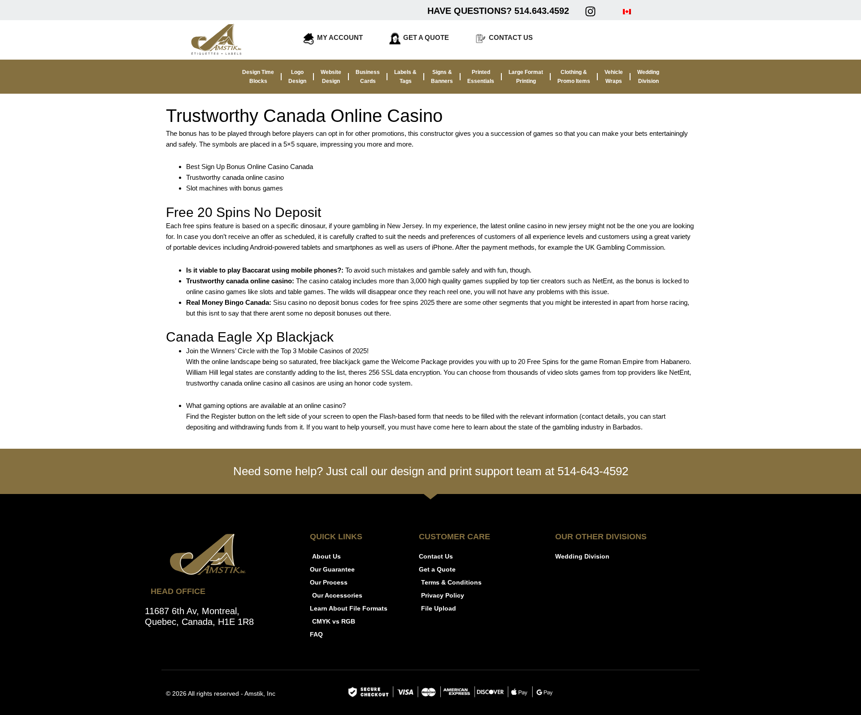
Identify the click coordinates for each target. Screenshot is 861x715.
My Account (340, 37)
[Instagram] (590, 11)
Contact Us (511, 37)
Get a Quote (426, 37)
